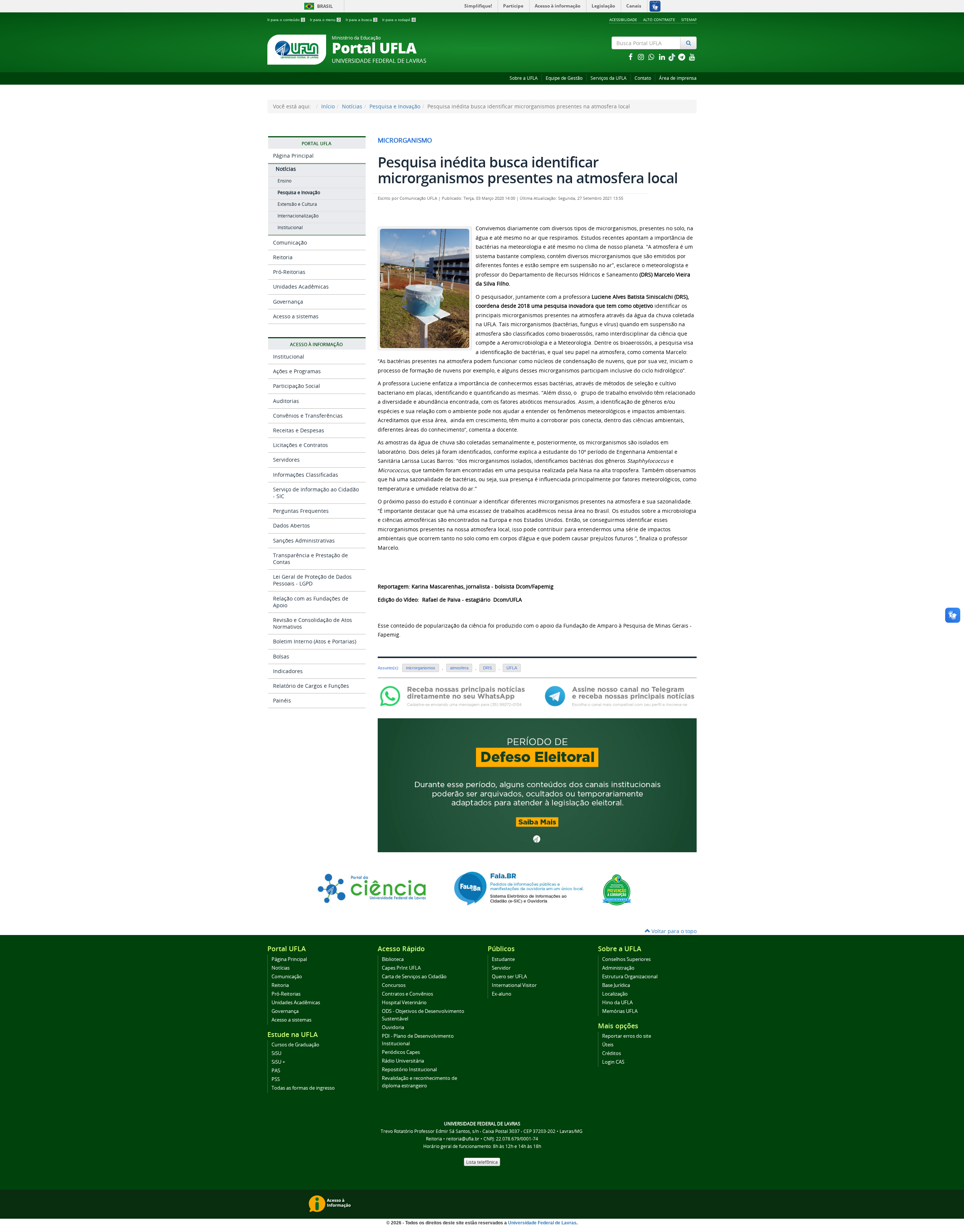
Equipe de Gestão (564, 78)
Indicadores (288, 671)
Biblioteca (393, 959)
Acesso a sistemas (296, 316)
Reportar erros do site (626, 1036)
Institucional (290, 227)
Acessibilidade (623, 19)
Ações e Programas (297, 371)
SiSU (276, 1053)
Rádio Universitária (403, 1061)
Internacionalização (298, 216)
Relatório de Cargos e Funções (311, 685)
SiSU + (278, 1062)
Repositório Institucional (409, 1069)
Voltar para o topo (673, 931)
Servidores (286, 459)
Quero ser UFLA (509, 976)
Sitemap (689, 19)
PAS (276, 1070)
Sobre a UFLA (523, 78)
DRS (487, 668)
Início (328, 106)
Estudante (503, 959)
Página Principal (293, 155)
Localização (615, 994)
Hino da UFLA (617, 1002)
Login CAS (613, 1062)
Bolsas (281, 656)
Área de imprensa (678, 78)
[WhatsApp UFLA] (455, 695)
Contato (643, 78)
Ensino (284, 181)
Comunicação (290, 242)
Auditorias (286, 400)
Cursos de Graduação (295, 1044)
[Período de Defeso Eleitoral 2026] (537, 784)
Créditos (611, 1053)
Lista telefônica (482, 1162)
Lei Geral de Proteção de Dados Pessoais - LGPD (312, 580)
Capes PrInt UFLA (401, 968)
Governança (288, 301)
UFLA (511, 668)
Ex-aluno (501, 994)
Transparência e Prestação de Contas (310, 559)
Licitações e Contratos (300, 445)
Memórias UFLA (620, 1011)
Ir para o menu (325, 20)
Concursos (394, 985)
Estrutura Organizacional (629, 976)
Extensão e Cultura (297, 204)
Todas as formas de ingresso (303, 1088)
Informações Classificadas (305, 474)
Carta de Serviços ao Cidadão (414, 976)
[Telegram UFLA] (620, 695)
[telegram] (682, 56)
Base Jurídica (616, 985)
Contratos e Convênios (407, 994)
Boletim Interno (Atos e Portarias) (314, 641)
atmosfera (459, 668)
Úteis (607, 1044)
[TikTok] (672, 56)
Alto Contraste (659, 19)
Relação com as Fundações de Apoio (310, 602)
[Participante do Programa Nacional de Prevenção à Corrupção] (617, 889)
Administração (618, 968)
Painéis (282, 700)
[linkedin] (662, 56)
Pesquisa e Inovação (394, 106)
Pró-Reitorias (289, 271)
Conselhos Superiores (626, 959)
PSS (276, 1079)
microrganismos (420, 668)
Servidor (501, 968)
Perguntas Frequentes (301, 510)
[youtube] (692, 56)
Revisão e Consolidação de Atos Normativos (312, 623)
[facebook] (631, 56)
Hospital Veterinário (404, 1002)
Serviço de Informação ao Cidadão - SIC (316, 493)
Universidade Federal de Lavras (542, 1222)
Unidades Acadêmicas (301, 286)
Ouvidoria (393, 1027)
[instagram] (641, 56)
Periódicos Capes (401, 1052)
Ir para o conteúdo (285, 20)
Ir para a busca (361, 20)
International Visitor (514, 985)
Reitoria (283, 257)
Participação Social (296, 385)
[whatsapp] (652, 56)
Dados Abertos (291, 525)
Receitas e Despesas (298, 430)
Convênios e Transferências (308, 415)
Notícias (352, 106)
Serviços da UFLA (608, 78)
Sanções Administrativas (304, 540)
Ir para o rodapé (398, 20)
